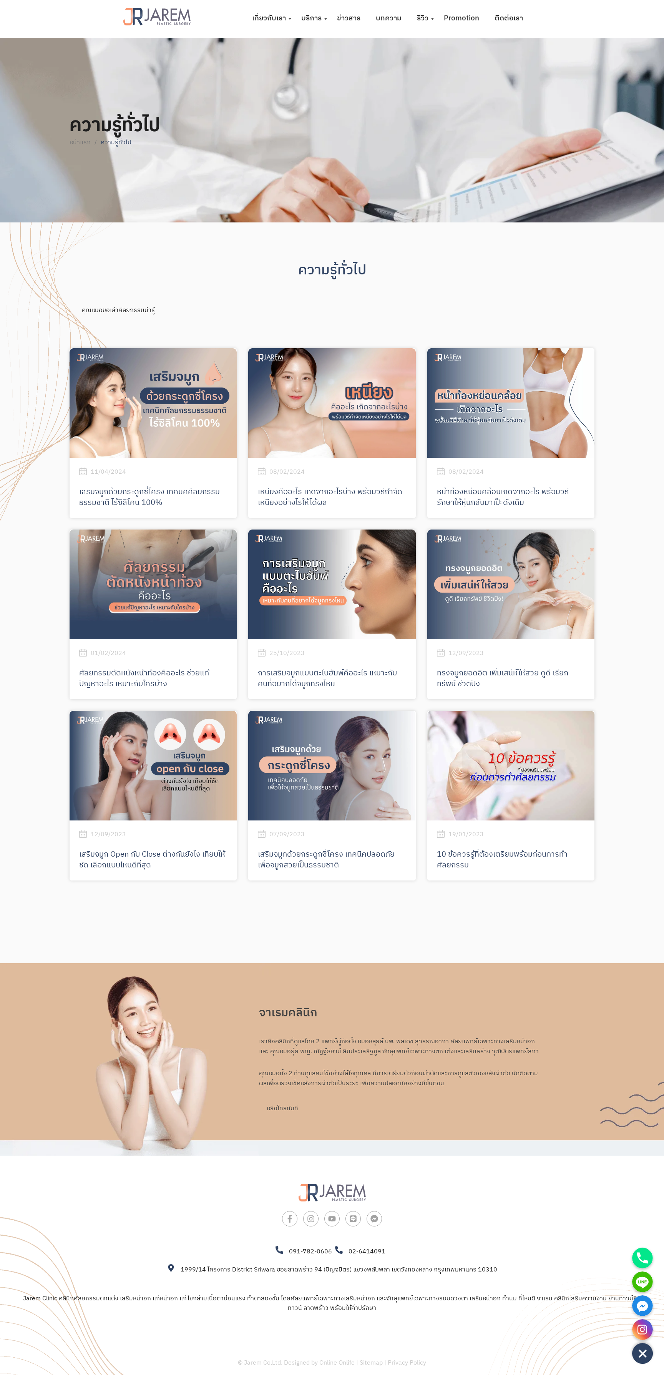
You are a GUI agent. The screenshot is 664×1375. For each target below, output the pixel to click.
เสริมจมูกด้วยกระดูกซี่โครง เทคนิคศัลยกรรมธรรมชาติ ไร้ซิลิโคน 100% (149, 497)
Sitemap (371, 1363)
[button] (76, 299)
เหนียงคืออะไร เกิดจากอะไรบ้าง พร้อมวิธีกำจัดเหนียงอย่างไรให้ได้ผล (330, 497)
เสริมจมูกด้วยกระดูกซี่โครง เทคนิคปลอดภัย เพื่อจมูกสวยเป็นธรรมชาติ (326, 860)
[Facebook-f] (289, 1218)
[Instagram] (311, 1218)
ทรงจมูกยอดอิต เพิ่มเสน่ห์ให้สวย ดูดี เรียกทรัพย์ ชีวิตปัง (502, 678)
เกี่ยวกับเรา (269, 18)
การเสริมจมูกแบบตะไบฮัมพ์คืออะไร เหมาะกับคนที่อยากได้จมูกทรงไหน (327, 678)
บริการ (311, 18)
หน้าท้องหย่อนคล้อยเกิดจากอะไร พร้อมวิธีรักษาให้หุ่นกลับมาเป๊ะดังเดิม (503, 497)
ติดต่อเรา (509, 18)
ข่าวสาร (348, 18)
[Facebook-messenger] (374, 1218)
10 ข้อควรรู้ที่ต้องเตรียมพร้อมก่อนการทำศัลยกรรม (502, 860)
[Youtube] (332, 1218)
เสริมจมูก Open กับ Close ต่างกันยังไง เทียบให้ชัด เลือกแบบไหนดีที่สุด (152, 860)
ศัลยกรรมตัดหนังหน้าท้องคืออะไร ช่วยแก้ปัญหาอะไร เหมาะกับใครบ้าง (144, 678)
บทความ (389, 18)
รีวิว (422, 18)
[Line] (353, 1218)
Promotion (461, 18)
